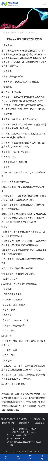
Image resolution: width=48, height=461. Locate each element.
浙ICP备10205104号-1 (32, 451)
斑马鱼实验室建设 (8, 419)
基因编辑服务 (24, 423)
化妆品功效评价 (8, 423)
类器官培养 (39, 423)
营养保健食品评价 (24, 419)
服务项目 (14, 33)
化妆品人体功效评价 (27, 33)
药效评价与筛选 (39, 419)
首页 (7, 33)
